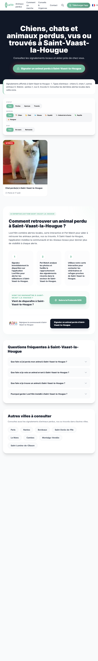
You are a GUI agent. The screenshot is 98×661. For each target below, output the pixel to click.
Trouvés (37, 106)
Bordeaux (42, 430)
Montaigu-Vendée (50, 437)
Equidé (48, 115)
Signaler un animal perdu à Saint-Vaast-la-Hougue (51, 68)
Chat (28, 115)
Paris (13, 430)
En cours (18, 130)
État (8, 125)
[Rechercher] (62, 5)
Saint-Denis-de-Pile (64, 430)
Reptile (78, 115)
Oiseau (38, 115)
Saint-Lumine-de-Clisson (23, 445)
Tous (10, 106)
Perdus (17, 106)
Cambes (30, 437)
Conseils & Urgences (42, 5)
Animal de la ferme (63, 115)
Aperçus (27, 106)
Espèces (9, 111)
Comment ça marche (30, 5)
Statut (9, 102)
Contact (53, 5)
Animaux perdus (20, 5)
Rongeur (12, 119)
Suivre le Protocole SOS (70, 300)
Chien (18, 115)
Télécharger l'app (80, 5)
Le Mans (15, 437)
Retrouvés (28, 130)
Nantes (26, 430)
